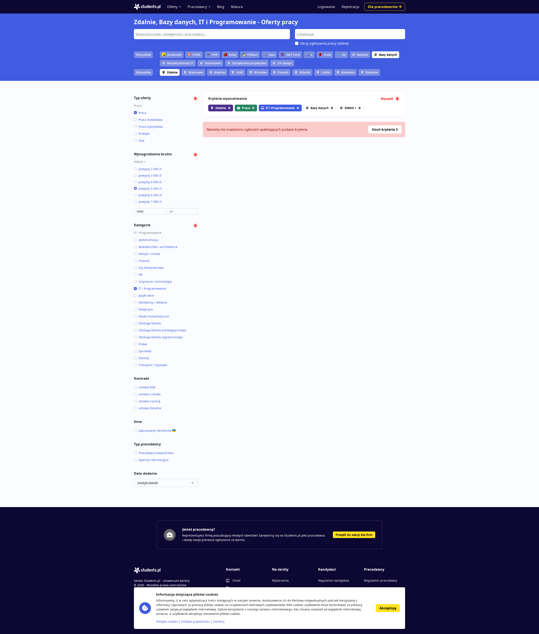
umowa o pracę (149, 401)
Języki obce (146, 295)
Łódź (239, 72)
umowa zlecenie (150, 408)
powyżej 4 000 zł (150, 182)
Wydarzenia (280, 580)
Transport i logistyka (153, 365)
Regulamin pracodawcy (380, 580)
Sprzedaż (145, 351)
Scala (327, 55)
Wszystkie (143, 55)
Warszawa (195, 72)
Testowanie (213, 63)
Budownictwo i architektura (158, 247)
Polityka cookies (167, 621)
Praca (142, 113)
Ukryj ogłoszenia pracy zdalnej (324, 43)
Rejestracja (350, 6)
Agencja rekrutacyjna (153, 460)
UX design (284, 63)
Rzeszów (372, 72)
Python (252, 55)
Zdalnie (172, 72)
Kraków (219, 72)
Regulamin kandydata (333, 580)
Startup (144, 358)
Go (344, 55)
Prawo (143, 344)
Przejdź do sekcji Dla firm (354, 535)
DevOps (362, 55)
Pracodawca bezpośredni (156, 453)
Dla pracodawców (383, 6)
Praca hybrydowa (151, 127)
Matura (237, 6)
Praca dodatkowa (151, 120)
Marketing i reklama (153, 302)
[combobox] (212, 34)
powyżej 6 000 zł (150, 195)
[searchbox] (211, 34)
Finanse (144, 261)
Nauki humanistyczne (154, 316)
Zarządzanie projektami (249, 63)
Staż (141, 141)
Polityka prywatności (195, 621)
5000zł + (350, 108)
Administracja (148, 240)
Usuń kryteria (384, 129)
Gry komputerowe (151, 268)
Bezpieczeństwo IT (180, 63)
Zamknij (218, 621)
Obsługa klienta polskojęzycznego (162, 330)
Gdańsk (304, 72)
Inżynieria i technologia (155, 282)
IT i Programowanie (152, 288)
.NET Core (293, 55)
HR (141, 275)
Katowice (348, 72)
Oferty (172, 6)
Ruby (232, 55)
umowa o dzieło (150, 394)
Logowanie (326, 6)
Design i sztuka (149, 254)
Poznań (283, 72)
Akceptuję (387, 608)
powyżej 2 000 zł (150, 169)
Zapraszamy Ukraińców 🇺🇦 (157, 431)
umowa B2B (147, 387)
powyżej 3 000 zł (150, 175)
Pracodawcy (197, 6)
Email (236, 580)
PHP (215, 55)
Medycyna (146, 309)
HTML (196, 55)
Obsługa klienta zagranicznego (161, 337)
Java (272, 55)
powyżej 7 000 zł (150, 202)
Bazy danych (388, 55)
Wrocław (260, 72)
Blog (220, 6)
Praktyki (144, 134)
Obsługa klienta (150, 323)
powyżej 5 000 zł (150, 188)
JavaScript (174, 55)
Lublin (325, 72)
